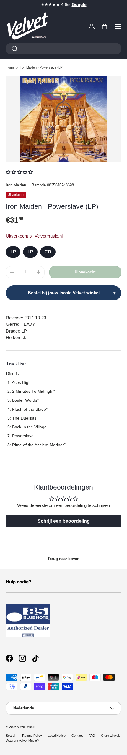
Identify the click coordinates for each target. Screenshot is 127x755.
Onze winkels (111, 735)
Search (11, 735)
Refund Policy (32, 735)
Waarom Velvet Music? (22, 740)
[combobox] (63, 48)
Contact (77, 735)
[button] (104, 26)
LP (13, 251)
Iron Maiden (16, 185)
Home (10, 67)
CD (48, 251)
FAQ (92, 735)
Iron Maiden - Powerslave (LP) (42, 67)
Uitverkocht (85, 272)
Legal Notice (57, 735)
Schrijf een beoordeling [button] (64, 521)
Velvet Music (26, 727)
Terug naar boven (63, 559)
